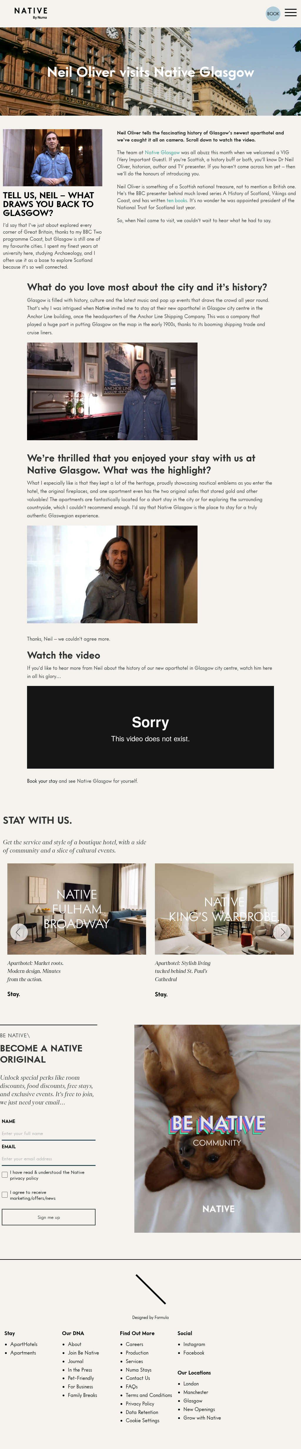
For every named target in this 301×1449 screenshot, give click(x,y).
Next (282, 932)
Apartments (23, 1353)
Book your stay (42, 781)
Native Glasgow (162, 152)
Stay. (13, 993)
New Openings (199, 1409)
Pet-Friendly (81, 1378)
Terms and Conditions (149, 1395)
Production (137, 1353)
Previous (19, 932)
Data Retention (142, 1412)
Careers (134, 1344)
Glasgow (192, 1401)
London (191, 1383)
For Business (80, 1386)
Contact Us (138, 1378)
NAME (8, 1121)
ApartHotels (23, 1344)
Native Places (30, 14)
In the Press (80, 1370)
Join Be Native (83, 1353)
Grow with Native (202, 1418)
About (74, 1344)
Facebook (193, 1353)
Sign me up (49, 1217)
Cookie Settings (142, 1420)
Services (134, 1361)
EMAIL (9, 1146)
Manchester (195, 1392)
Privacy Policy (140, 1403)
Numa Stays (138, 1370)
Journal (75, 1361)
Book (273, 13)
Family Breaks (82, 1395)
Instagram (194, 1344)
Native (102, 308)
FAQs (132, 1386)
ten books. (177, 200)
